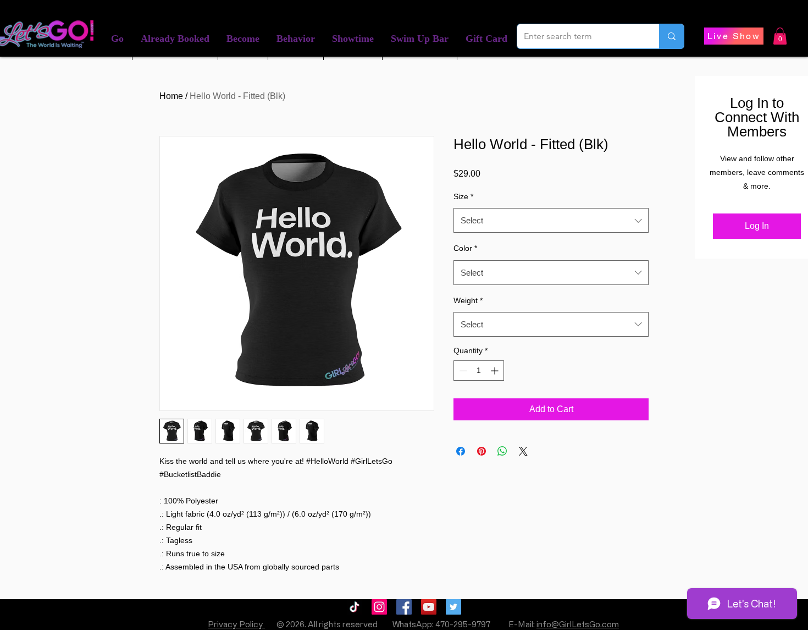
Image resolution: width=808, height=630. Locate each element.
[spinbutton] (479, 370)
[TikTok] (354, 607)
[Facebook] (404, 607)
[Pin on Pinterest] (481, 451)
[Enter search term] (671, 36)
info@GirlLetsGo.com (577, 624)
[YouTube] (428, 607)
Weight (468, 300)
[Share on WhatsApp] (502, 451)
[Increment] (495, 370)
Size (463, 196)
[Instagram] (379, 607)
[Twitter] (453, 607)
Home (171, 96)
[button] (175, 39)
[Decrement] (462, 370)
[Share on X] (523, 451)
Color (465, 248)
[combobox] (551, 220)
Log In (757, 226)
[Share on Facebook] (460, 451)
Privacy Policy (236, 624)
